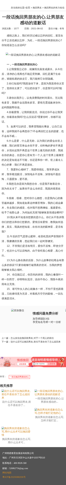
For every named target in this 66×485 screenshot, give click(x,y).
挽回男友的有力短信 (54, 7)
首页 (28, 7)
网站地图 (6, 472)
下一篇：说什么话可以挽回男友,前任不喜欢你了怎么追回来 (31, 341)
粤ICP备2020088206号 (14, 477)
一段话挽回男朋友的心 (19, 377)
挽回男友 (37, 7)
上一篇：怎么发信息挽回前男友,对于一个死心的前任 (28, 338)
